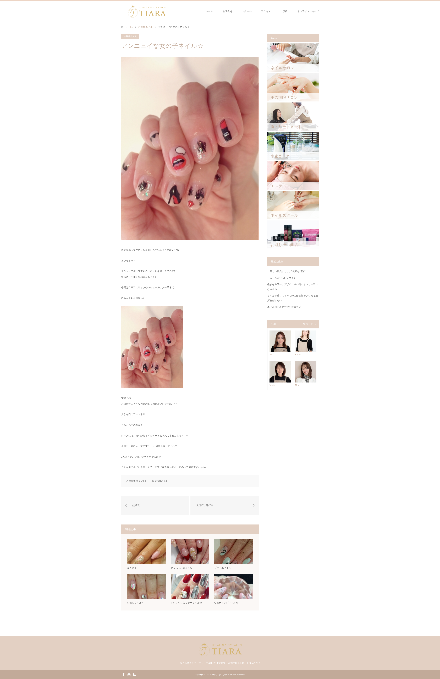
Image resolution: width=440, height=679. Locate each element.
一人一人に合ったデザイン (281, 278)
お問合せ (227, 11)
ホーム (209, 11)
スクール (246, 11)
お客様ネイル (130, 36)
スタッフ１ (141, 481)
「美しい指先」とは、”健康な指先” (286, 271)
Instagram (129, 674)
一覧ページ (307, 324)
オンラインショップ (308, 11)
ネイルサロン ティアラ (216, 675)
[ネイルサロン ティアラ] (146, 11)
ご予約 (284, 11)
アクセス (266, 11)
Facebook (124, 674)
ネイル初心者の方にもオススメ (284, 307)
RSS (134, 674)
